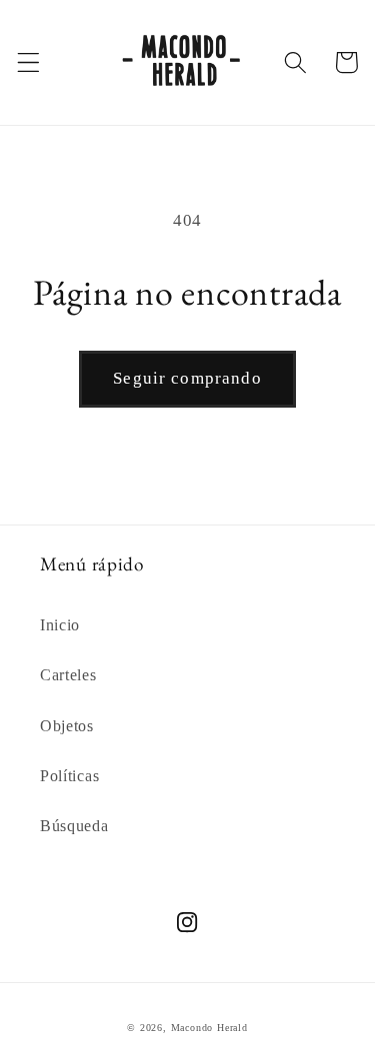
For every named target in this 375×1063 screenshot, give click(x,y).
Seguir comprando (187, 378)
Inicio (60, 624)
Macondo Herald (209, 1027)
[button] (28, 62)
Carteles (68, 674)
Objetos (67, 725)
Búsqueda (74, 825)
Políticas (69, 775)
